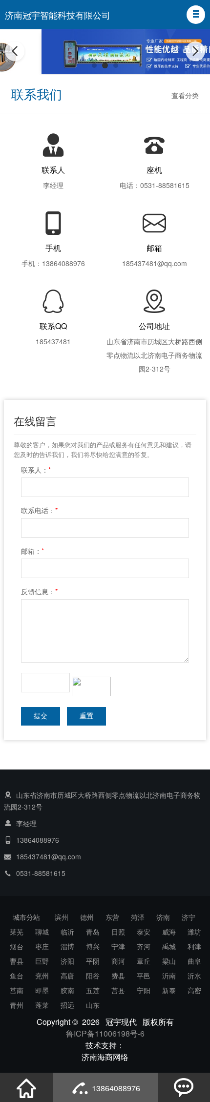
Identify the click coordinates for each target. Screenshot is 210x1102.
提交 (40, 716)
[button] (196, 14)
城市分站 (26, 917)
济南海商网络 (105, 1056)
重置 (86, 716)
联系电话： (39, 510)
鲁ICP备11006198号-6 (105, 1033)
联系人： (36, 470)
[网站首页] (26, 1087)
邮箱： (32, 551)
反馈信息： (39, 591)
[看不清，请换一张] (91, 685)
